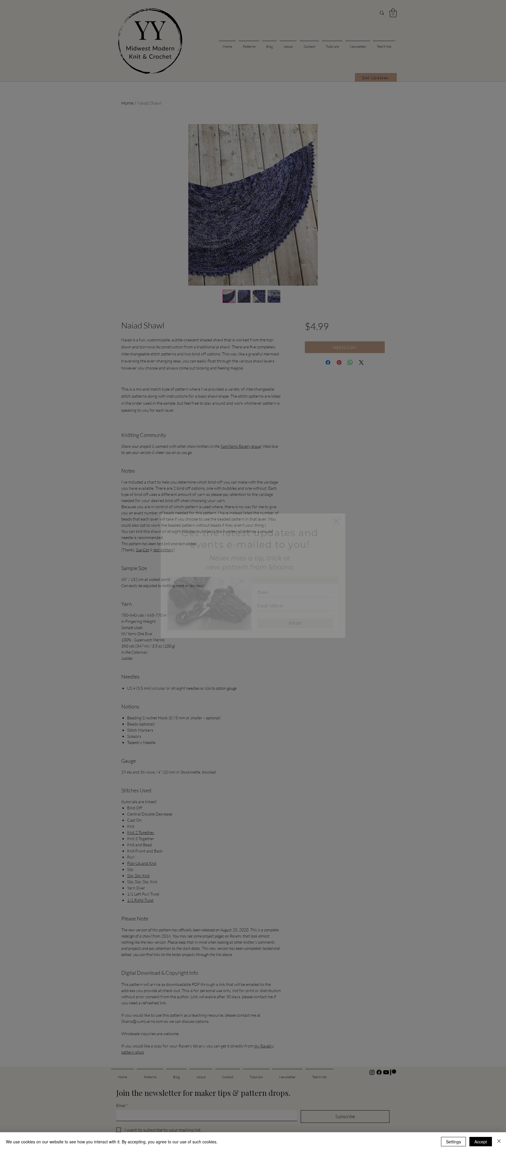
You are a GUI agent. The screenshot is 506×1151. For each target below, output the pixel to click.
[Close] (498, 1141)
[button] (336, 521)
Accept (480, 1142)
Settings (453, 1142)
